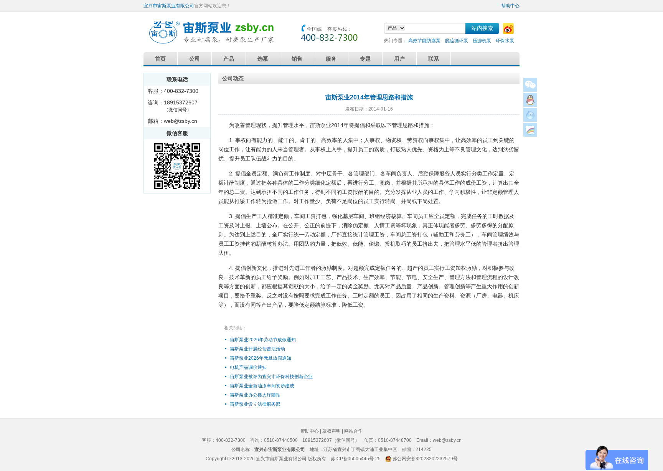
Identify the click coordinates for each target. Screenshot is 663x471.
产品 (228, 59)
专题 (365, 59)
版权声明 (331, 431)
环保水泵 (505, 40)
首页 (160, 59)
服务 (331, 59)
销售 (297, 59)
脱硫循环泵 (456, 40)
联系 (433, 59)
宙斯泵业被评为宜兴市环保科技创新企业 (271, 376)
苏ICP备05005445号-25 (356, 458)
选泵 (262, 59)
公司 (194, 59)
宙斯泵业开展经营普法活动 (257, 349)
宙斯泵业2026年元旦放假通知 (260, 358)
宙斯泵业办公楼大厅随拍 (255, 395)
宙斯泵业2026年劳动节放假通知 (263, 339)
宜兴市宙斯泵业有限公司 (168, 5)
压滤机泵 (482, 40)
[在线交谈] (530, 134)
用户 (399, 59)
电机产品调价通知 (248, 367)
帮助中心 (510, 5)
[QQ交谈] (530, 104)
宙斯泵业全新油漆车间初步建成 (262, 385)
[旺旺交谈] (530, 119)
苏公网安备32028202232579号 (425, 458)
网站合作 (353, 431)
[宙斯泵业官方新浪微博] (508, 28)
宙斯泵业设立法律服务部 (255, 404)
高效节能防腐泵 (424, 40)
